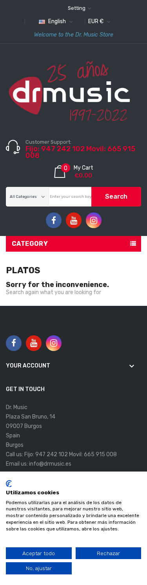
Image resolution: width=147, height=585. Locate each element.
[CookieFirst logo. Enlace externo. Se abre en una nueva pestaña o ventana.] (9, 483)
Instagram (93, 220)
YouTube (73, 220)
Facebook (53, 220)
